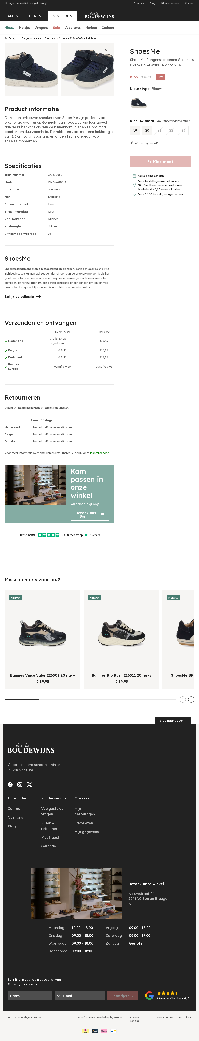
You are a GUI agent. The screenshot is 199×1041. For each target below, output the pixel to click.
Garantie (48, 846)
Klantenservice (170, 3)
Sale (56, 28)
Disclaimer (185, 1017)
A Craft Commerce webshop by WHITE (99, 1017)
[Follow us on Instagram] (19, 784)
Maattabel (50, 837)
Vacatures (73, 28)
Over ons (139, 3)
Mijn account (85, 798)
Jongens (41, 28)
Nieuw (9, 28)
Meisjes (24, 28)
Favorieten (83, 823)
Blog (152, 3)
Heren (35, 16)
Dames (11, 16)
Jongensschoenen (31, 38)
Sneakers (50, 38)
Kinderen (62, 16)
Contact (189, 3)
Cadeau (108, 28)
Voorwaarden (165, 1017)
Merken (91, 28)
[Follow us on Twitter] (29, 784)
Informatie (17, 798)
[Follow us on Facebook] (10, 784)
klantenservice (99, 453)
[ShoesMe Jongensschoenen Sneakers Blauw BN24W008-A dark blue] (139, 103)
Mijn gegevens (86, 832)
